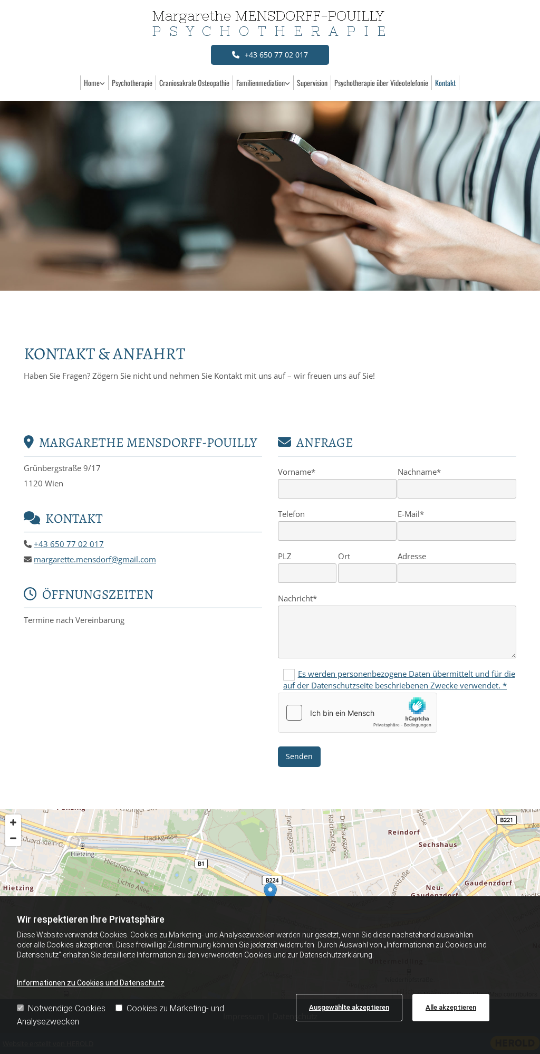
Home (92, 82)
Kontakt (445, 82)
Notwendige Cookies (66, 1008)
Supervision (312, 82)
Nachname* (419, 471)
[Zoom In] (13, 822)
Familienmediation (260, 82)
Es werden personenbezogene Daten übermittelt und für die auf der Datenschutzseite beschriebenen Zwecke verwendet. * (399, 679)
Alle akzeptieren (451, 1007)
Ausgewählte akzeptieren (349, 1007)
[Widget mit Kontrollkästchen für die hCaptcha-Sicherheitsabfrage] (357, 713)
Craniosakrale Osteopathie (194, 82)
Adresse (412, 556)
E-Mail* (411, 514)
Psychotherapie (132, 82)
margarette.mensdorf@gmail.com (95, 559)
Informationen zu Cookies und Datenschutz (91, 983)
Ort (344, 556)
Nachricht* (297, 598)
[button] (270, 55)
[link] (95, 82)
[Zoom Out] (13, 838)
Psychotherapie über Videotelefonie (381, 82)
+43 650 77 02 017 (69, 544)
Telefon (291, 514)
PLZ (285, 556)
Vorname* (296, 471)
